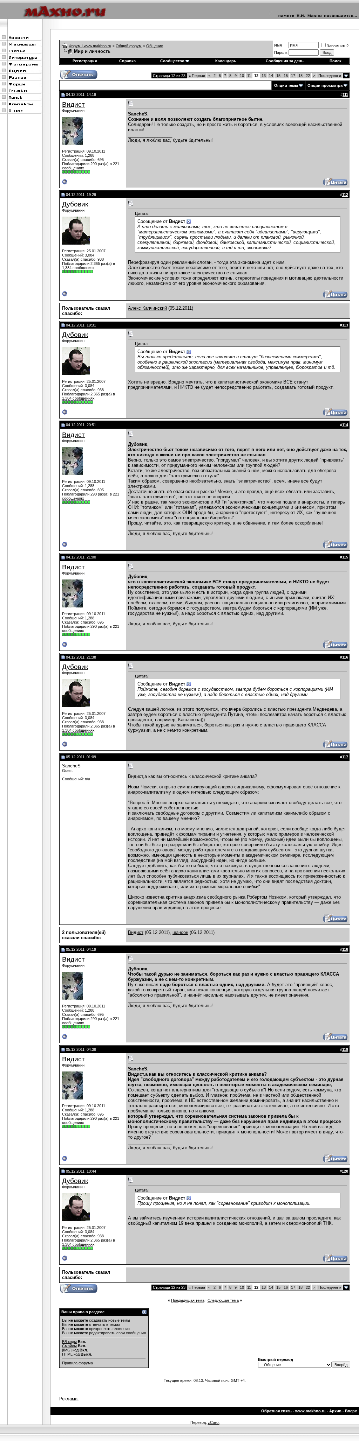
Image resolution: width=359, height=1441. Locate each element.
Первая (197, 75)
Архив (335, 1411)
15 (278, 75)
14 (271, 75)
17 (293, 75)
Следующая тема (223, 1300)
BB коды (69, 1342)
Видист (73, 104)
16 (286, 75)
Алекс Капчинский (147, 308)
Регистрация (85, 61)
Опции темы (286, 85)
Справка (127, 61)
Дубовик (75, 204)
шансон (180, 932)
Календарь (225, 61)
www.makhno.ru (310, 1411)
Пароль (280, 52)
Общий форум (129, 46)
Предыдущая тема (187, 1300)
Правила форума (77, 1363)
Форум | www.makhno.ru (90, 46)
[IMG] (67, 1350)
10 (242, 75)
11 (249, 75)
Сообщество (172, 61)
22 (308, 75)
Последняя (329, 75)
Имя (278, 45)
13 (264, 75)
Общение (154, 46)
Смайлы (69, 1346)
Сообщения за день (285, 61)
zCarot (213, 1422)
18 (300, 75)
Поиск (335, 61)
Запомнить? (337, 46)
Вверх (351, 1411)
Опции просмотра (325, 85)
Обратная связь (276, 1411)
